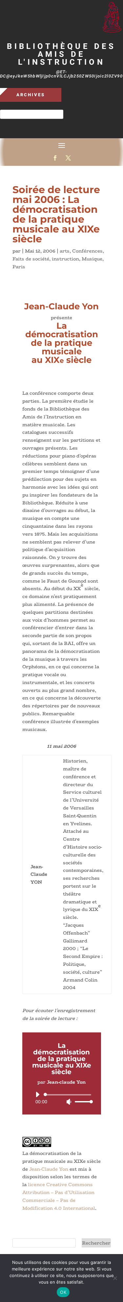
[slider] (82, 1101)
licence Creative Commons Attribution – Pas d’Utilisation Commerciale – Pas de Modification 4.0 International (58, 1196)
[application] (61, 1098)
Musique (92, 258)
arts (65, 250)
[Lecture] (37, 1094)
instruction (65, 258)
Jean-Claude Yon (48, 1169)
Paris (18, 266)
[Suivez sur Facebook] (55, 158)
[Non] (115, 1278)
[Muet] (69, 1102)
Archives (30, 95)
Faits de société (30, 258)
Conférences (87, 250)
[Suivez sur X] (68, 158)
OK (63, 1292)
